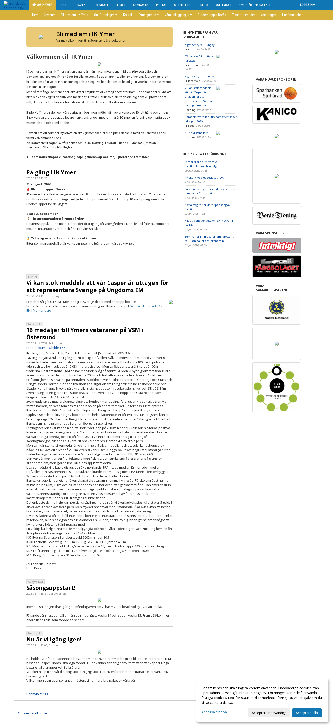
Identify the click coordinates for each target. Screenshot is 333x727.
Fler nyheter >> (37, 694)
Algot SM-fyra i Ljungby (200, 45)
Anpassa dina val (214, 712)
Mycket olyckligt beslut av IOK (204, 177)
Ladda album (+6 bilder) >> (45, 347)
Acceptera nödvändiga (269, 712)
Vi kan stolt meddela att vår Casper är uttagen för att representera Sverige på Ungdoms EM (97, 286)
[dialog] (262, 700)
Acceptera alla (307, 712)
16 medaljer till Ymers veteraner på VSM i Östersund (84, 333)
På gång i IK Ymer (51, 172)
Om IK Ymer (43, 5)
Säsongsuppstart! (50, 588)
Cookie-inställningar (32, 713)
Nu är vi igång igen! (53, 639)
